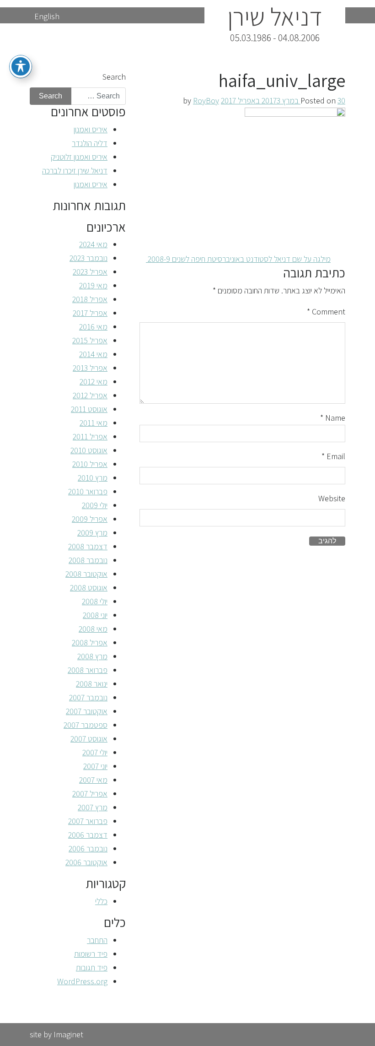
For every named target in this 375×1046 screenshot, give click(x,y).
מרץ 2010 (92, 477)
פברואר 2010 (87, 491)
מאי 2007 (93, 780)
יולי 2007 (94, 752)
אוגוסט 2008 (88, 587)
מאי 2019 (93, 285)
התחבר (97, 940)
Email (333, 456)
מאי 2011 (93, 422)
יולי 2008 (94, 601)
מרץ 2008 (92, 656)
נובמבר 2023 (88, 258)
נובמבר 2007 (88, 697)
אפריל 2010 (89, 464)
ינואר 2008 (91, 683)
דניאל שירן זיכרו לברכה (74, 170)
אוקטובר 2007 (86, 711)
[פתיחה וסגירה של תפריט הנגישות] (21, 66)
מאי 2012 (93, 381)
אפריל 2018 (89, 299)
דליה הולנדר (89, 143)
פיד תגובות (91, 967)
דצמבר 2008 (87, 546)
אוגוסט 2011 (89, 409)
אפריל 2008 (89, 642)
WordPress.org (82, 981)
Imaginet (68, 1034)
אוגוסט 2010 (88, 450)
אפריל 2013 (90, 368)
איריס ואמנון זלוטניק (79, 157)
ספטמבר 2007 (85, 725)
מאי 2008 (93, 628)
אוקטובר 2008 (86, 574)
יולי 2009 (94, 505)
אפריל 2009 (89, 519)
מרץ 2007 (92, 807)
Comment (326, 311)
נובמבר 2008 (88, 560)
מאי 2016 (93, 326)
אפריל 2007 (89, 793)
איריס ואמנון (90, 129)
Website (331, 498)
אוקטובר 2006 (86, 862)
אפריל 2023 (90, 271)
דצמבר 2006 (87, 834)
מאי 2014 (93, 354)
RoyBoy (206, 100)
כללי (101, 901)
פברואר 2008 (87, 670)
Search (114, 76)
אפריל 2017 (90, 313)
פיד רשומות (90, 953)
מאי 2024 (93, 244)
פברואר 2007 (87, 821)
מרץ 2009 (92, 532)
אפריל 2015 (89, 340)
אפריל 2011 (90, 436)
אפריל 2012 (90, 395)
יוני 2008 (95, 615)
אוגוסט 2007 (88, 738)
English (46, 16)
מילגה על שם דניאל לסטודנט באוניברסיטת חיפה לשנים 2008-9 (238, 259)
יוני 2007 (95, 766)
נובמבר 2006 (88, 848)
